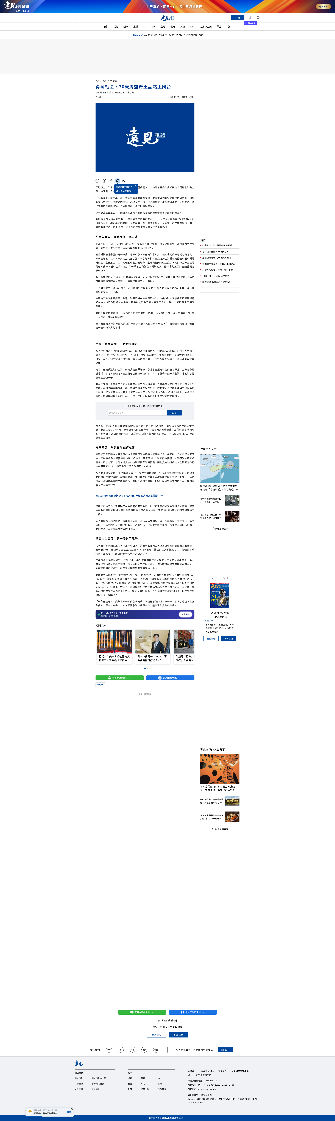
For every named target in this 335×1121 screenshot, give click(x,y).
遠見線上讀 (206, 26)
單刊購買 (228, 638)
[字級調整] (123, 181)
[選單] (77, 18)
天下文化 (222, 1071)
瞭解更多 (323, 6)
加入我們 (79, 1089)
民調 (182, 26)
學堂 (219, 26)
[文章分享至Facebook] (104, 181)
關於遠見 (79, 1078)
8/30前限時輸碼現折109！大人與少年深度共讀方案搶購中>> (129, 495)
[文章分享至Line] (97, 181)
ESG (192, 26)
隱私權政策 (206, 1094)
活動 (229, 26)
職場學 (100, 684)
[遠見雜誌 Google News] (156, 1050)
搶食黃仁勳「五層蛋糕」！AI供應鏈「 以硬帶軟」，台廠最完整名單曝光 (219, 628)
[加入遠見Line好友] (109, 1050)
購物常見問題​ (98, 1083)
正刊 (214, 578)
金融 (135, 26)
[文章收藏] (117, 180)
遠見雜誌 (192, 1071)
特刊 (225, 578)
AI (144, 26)
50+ (190, 1074)
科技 (152, 26)
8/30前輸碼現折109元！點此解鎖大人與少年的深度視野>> (174, 34)
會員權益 (96, 1089)
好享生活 (145, 1089)
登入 (118, 190)
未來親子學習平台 (240, 1071)
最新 (106, 26)
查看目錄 (211, 638)
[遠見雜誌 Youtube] (144, 1050)
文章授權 (79, 1083)
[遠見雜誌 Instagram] (132, 1050)
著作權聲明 (193, 1094)
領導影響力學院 (203, 1074)
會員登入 (156, 1034)
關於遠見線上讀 (99, 1078)
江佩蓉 (98, 97)
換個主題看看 (221, 528)
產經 (162, 26)
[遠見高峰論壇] (16, 6)
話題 (115, 26)
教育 (172, 26)
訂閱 (237, 17)
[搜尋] (258, 18)
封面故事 (209, 620)
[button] (191, 642)
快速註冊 (178, 1034)
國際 (125, 26)
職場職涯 (114, 80)
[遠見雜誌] (167, 17)
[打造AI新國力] (219, 595)
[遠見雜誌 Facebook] (121, 1050)
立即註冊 (225, 1049)
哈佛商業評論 (207, 1071)
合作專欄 (162, 1089)
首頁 (97, 80)
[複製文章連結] (111, 181)
